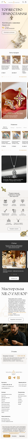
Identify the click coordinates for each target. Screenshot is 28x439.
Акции (19, 404)
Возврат (20, 402)
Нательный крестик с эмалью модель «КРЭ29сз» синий (16, 142)
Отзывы (20, 399)
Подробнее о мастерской (16, 319)
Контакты (4, 382)
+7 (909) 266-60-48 (6, 384)
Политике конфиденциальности (17, 433)
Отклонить (14, 436)
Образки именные (5, 407)
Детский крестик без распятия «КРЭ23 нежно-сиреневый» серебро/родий (5, 67)
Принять (7, 436)
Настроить (22, 436)
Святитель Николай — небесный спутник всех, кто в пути (13, 272)
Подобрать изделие (14, 228)
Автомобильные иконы (6, 394)
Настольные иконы (5, 405)
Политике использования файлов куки (11, 432)
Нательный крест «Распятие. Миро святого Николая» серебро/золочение (16, 67)
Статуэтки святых (5, 409)
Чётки (25, 127)
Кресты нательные (5, 127)
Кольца (12, 127)
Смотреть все (14, 278)
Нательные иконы (5, 404)
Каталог (3, 392)
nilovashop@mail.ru (5, 388)
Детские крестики (5, 397)
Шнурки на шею (5, 410)
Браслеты (18, 127)
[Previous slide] (1, 359)
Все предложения (23, 76)
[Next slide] (26, 359)
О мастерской (21, 394)
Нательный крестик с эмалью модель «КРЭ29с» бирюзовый (6, 142)
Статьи (19, 397)
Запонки (3, 399)
